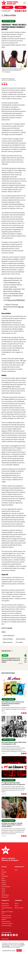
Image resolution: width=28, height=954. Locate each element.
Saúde (3, 878)
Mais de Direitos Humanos (8, 673)
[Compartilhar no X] (24, 713)
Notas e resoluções (8, 858)
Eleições (4, 882)
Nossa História (5, 903)
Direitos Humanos (20, 639)
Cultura (3, 888)
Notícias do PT (5, 897)
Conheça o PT (5, 900)
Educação (4, 884)
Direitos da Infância (8, 639)
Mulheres (4, 880)
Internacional (5, 876)
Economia (4, 872)
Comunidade (18, 900)
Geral (16, 870)
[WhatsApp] (23, 11)
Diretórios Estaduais (6, 925)
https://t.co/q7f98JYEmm (16, 300)
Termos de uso (5, 938)
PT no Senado (19, 642)
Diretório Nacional (6, 921)
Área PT (7, 7)
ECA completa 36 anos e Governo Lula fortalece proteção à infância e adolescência (13, 703)
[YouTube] (21, 11)
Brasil (5, 655)
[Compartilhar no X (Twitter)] (4, 84)
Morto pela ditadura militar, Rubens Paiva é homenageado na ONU (14, 743)
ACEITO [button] (19, 950)
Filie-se (20, 7)
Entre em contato (19, 907)
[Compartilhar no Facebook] (2, 84)
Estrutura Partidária (6, 915)
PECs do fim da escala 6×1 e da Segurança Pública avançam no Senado (11, 660)
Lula (3, 870)
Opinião (3, 891)
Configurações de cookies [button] (8, 950)
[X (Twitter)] (19, 11)
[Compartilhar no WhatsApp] (6, 84)
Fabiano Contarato (8, 642)
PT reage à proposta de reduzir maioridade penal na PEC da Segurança (13, 783)
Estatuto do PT (5, 905)
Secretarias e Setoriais (7, 923)
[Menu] (24, 2)
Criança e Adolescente (8, 635)
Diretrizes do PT (19, 866)
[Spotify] (25, 11)
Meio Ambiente (5, 895)
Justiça (3, 893)
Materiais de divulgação (10, 860)
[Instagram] (17, 11)
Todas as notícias (9, 15)
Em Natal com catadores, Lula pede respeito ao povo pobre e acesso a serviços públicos (12, 824)
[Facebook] (15, 11)
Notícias (4, 866)
